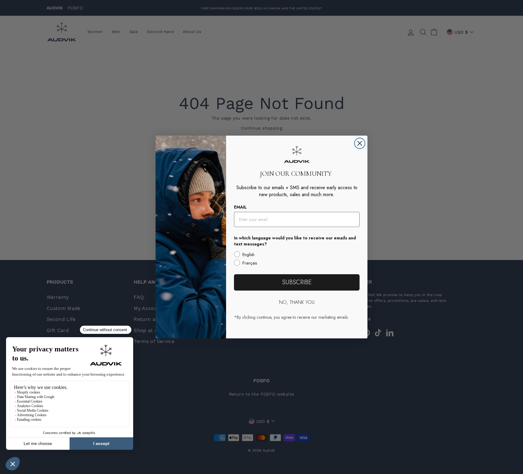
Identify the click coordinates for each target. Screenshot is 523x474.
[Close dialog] (359, 143)
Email (240, 207)
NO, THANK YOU (296, 302)
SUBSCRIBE (297, 282)
